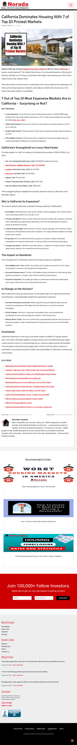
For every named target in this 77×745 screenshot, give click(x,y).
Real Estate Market (26, 414)
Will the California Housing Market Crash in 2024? (24, 399)
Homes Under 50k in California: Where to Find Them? (26, 391)
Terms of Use (18, 729)
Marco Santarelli (18, 665)
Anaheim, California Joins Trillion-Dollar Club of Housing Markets (30, 370)
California (63, 69)
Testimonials (41, 729)
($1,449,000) (25, 165)
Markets (4, 644)
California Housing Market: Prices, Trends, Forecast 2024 (27, 395)
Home (61, 729)
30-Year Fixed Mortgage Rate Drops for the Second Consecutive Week (24, 672)
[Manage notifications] (72, 740)
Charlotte (5, 632)
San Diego (9, 173)
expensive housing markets (34, 69)
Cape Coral (5, 629)
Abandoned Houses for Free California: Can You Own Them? (28, 382)
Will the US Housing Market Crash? (19, 403)
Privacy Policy (29, 729)
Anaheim (9, 169)
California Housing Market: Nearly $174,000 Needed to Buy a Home (31, 374)
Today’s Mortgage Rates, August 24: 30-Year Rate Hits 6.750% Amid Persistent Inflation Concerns (33, 661)
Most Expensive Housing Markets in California (23, 378)
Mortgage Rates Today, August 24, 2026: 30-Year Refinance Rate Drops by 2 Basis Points (30, 682)
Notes (4, 649)
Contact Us (5, 651)
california (58, 414)
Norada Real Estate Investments (15, 5)
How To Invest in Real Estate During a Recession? (38, 521)
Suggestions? (52, 729)
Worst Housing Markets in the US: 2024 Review (38, 487)
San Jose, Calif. (19, 120)
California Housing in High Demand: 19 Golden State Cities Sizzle (30, 387)
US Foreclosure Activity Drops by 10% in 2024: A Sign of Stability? (38, 556)
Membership (6, 646)
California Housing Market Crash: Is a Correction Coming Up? (29, 407)
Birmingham (6, 626)
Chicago (4, 634)
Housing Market (14, 414)
